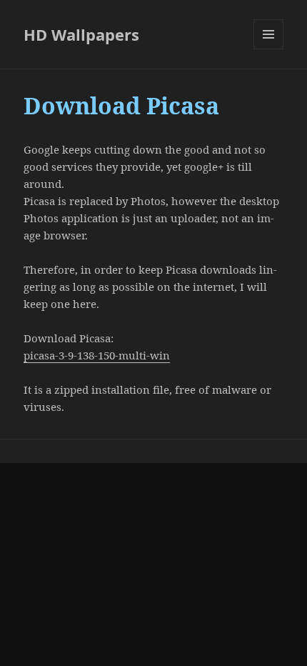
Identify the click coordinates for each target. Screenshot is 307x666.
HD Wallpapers (81, 34)
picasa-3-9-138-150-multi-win (97, 355)
